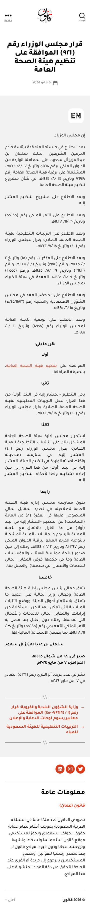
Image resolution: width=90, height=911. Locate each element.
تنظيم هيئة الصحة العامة (31, 366)
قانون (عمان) (72, 806)
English (76, 115)
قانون (67, 900)
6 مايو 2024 (41, 83)
